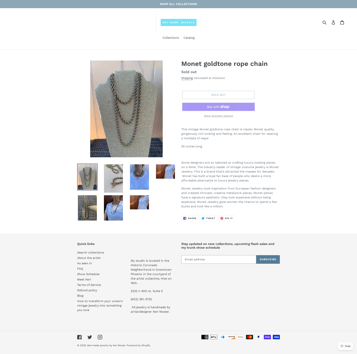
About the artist (89, 258)
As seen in (84, 263)
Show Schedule (88, 274)
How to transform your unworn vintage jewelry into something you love (100, 305)
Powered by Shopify (138, 345)
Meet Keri (84, 279)
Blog (80, 295)
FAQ (80, 268)
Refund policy (87, 290)
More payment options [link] (218, 115)
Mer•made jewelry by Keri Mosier (106, 345)
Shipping (187, 78)
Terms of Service (89, 285)
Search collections (90, 252)
